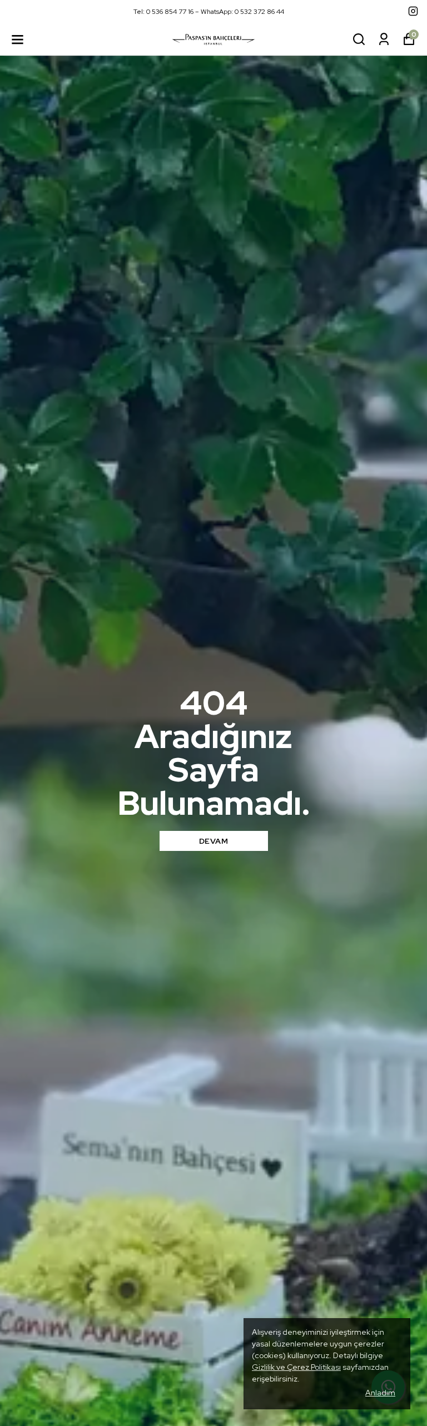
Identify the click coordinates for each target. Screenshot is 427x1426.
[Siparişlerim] (384, 39)
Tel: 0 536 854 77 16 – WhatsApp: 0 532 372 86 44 (208, 11)
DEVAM (214, 841)
